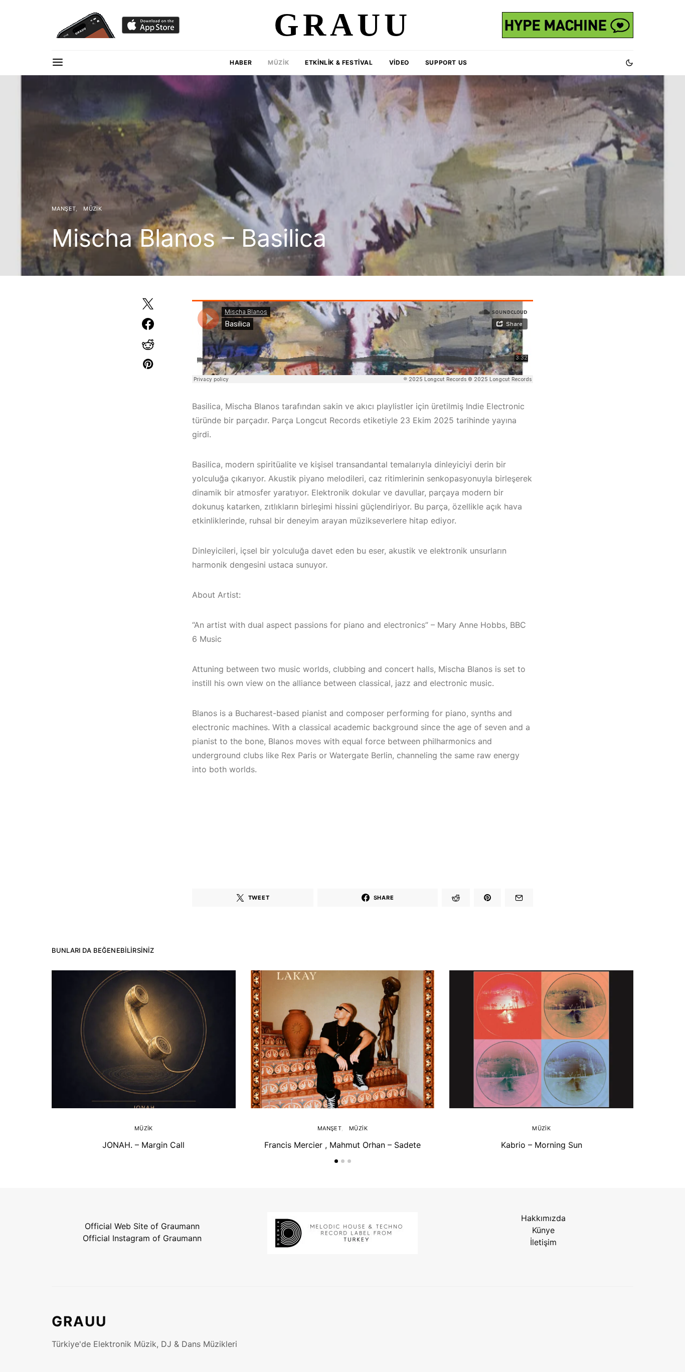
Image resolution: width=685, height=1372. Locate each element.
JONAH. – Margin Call (143, 1145)
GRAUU (79, 1321)
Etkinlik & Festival (339, 62)
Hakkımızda (543, 1218)
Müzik (278, 62)
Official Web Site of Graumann (142, 1226)
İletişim (543, 1242)
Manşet (64, 208)
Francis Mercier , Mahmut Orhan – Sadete (342, 1145)
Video (399, 62)
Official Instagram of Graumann (142, 1238)
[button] (629, 63)
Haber (241, 62)
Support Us (446, 62)
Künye (543, 1230)
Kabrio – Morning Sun (541, 1145)
